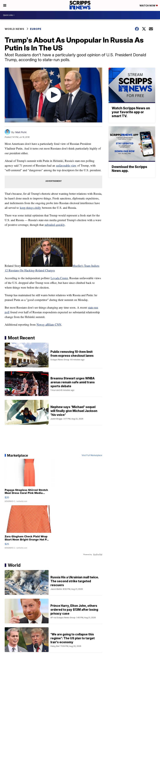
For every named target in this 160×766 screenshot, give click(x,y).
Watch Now (148, 5)
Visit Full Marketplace (92, 455)
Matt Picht (20, 132)
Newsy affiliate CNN (49, 324)
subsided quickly (55, 225)
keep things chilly (30, 208)
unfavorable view (66, 165)
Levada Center (59, 278)
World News (14, 28)
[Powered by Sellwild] (97, 554)
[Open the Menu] (4, 5)
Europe (35, 28)
